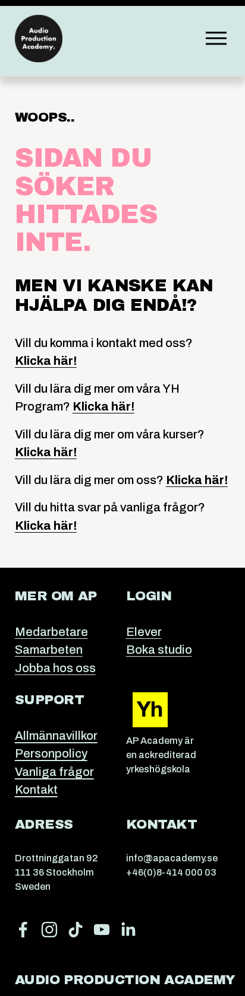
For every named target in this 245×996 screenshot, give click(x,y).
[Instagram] (49, 929)
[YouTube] (101, 929)
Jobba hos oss (55, 667)
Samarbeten (49, 649)
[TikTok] (75, 929)
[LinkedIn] (128, 929)
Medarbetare (51, 631)
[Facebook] (23, 929)
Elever (144, 631)
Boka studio (159, 649)
